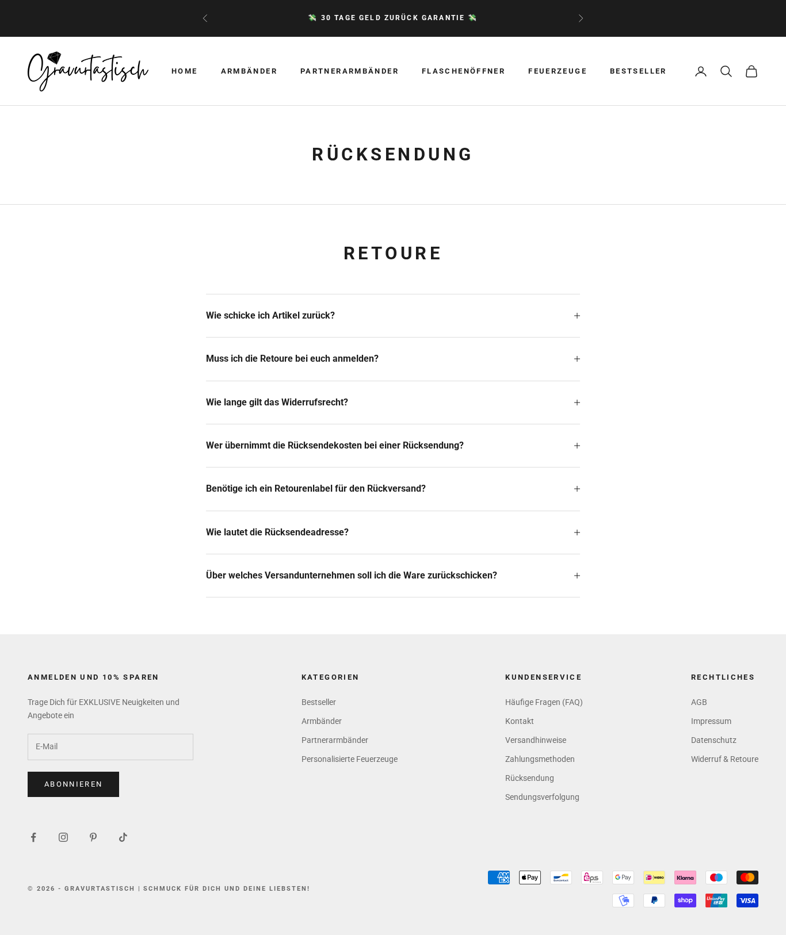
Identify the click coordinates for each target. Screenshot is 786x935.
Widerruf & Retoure (724, 759)
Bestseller (638, 71)
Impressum (711, 721)
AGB (699, 702)
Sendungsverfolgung (542, 797)
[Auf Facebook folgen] (33, 837)
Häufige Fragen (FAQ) (544, 702)
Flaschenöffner (463, 71)
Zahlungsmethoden (540, 759)
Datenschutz (714, 740)
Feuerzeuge (557, 71)
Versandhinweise (535, 740)
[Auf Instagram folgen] (63, 837)
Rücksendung (529, 778)
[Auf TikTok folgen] (123, 837)
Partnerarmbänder (349, 71)
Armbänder (249, 71)
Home (184, 71)
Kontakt (519, 721)
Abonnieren (73, 784)
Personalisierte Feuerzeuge (350, 759)
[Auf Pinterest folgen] (93, 837)
